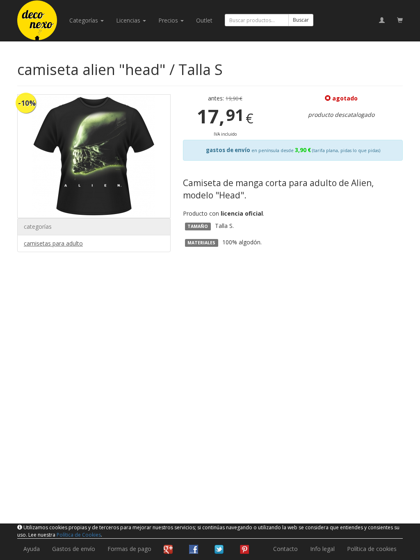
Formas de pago (129, 549)
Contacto (285, 549)
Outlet (204, 20)
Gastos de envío (73, 549)
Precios (169, 20)
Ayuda (31, 549)
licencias (129, 20)
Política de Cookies (79, 534)
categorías (84, 20)
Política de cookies (372, 549)
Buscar (301, 19)
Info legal (322, 549)
